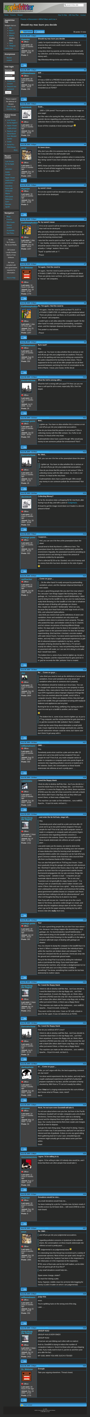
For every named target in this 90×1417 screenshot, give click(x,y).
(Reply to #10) (43, 418)
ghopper (25, 1108)
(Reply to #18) (43, 814)
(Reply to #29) (42, 1366)
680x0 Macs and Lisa (47, 19)
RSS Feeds (11, 222)
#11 (84, 418)
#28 (84, 1294)
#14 (84, 534)
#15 (84, 576)
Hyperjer (25, 39)
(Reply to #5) (42, 219)
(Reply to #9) (42, 377)
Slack (11, 43)
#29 (84, 1328)
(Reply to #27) (42, 1294)
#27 (84, 1228)
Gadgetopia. (72, 503)
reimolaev (8, 169)
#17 (84, 742)
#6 (85, 219)
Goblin (9, 142)
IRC (10, 28)
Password (9, 75)
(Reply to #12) (43, 493)
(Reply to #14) (42, 576)
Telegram (12, 46)
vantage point (28, 421)
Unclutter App (11, 109)
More (15, 150)
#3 (85, 104)
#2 (85, 70)
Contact (83, 15)
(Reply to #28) (42, 1328)
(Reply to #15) (43, 670)
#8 (85, 303)
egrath (7, 207)
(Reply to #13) (42, 534)
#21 (84, 982)
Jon (23, 673)
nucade (7, 174)
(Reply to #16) (43, 742)
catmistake (26, 781)
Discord (11, 33)
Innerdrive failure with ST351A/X (9, 188)
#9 (85, 342)
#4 (85, 145)
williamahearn (28, 73)
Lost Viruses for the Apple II (9, 163)
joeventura (9, 183)
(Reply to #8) (42, 342)
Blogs (9, 216)
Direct (9, 106)
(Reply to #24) (42, 1154)
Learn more (9, 48)
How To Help (62, 15)
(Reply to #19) (43, 920)
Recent (20, 15)
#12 (84, 452)
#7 (85, 264)
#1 (85, 36)
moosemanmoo (29, 1157)
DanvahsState (28, 380)
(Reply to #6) (42, 264)
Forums (13, 15)
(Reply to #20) (43, 982)
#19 (84, 814)
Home (6, 15)
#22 (84, 1023)
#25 (84, 1154)
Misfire (11, 35)
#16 (84, 670)
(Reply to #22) (43, 1064)
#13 (84, 493)
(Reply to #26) (42, 1228)
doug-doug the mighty (26, 819)
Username (9, 70)
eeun (23, 148)
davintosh (26, 107)
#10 (84, 377)
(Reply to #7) (42, 303)
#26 (84, 1194)
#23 (84, 1064)
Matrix (11, 30)
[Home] (19, 11)
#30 (84, 1366)
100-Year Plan (74, 15)
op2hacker (26, 579)
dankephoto (27, 1067)
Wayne (7, 193)
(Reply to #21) (43, 1023)
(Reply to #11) (43, 452)
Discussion (32, 19)
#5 (85, 185)
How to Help (11, 278)
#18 (84, 777)
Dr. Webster (27, 267)
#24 (84, 1105)
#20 (84, 920)
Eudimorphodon (29, 223)
